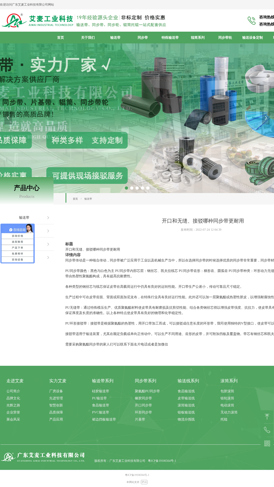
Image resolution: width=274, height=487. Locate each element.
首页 (75, 198)
